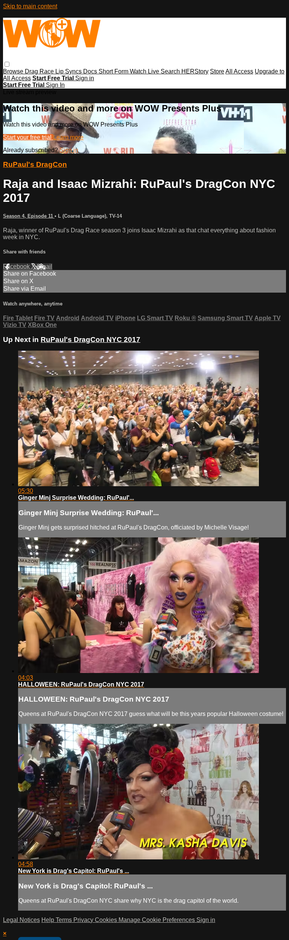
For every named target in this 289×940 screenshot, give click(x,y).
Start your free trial (28, 137)
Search (171, 71)
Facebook (17, 266)
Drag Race (40, 71)
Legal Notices (21, 920)
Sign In (55, 85)
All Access (239, 71)
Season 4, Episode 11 (29, 216)
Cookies (107, 920)
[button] (7, 64)
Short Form (114, 71)
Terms (64, 920)
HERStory (194, 71)
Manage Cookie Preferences (157, 920)
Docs (91, 71)
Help (48, 920)
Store (217, 71)
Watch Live (145, 71)
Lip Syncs (69, 71)
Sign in (84, 78)
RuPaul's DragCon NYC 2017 (90, 339)
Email (44, 266)
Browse (14, 71)
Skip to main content (30, 6)
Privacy (84, 920)
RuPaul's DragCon (35, 164)
